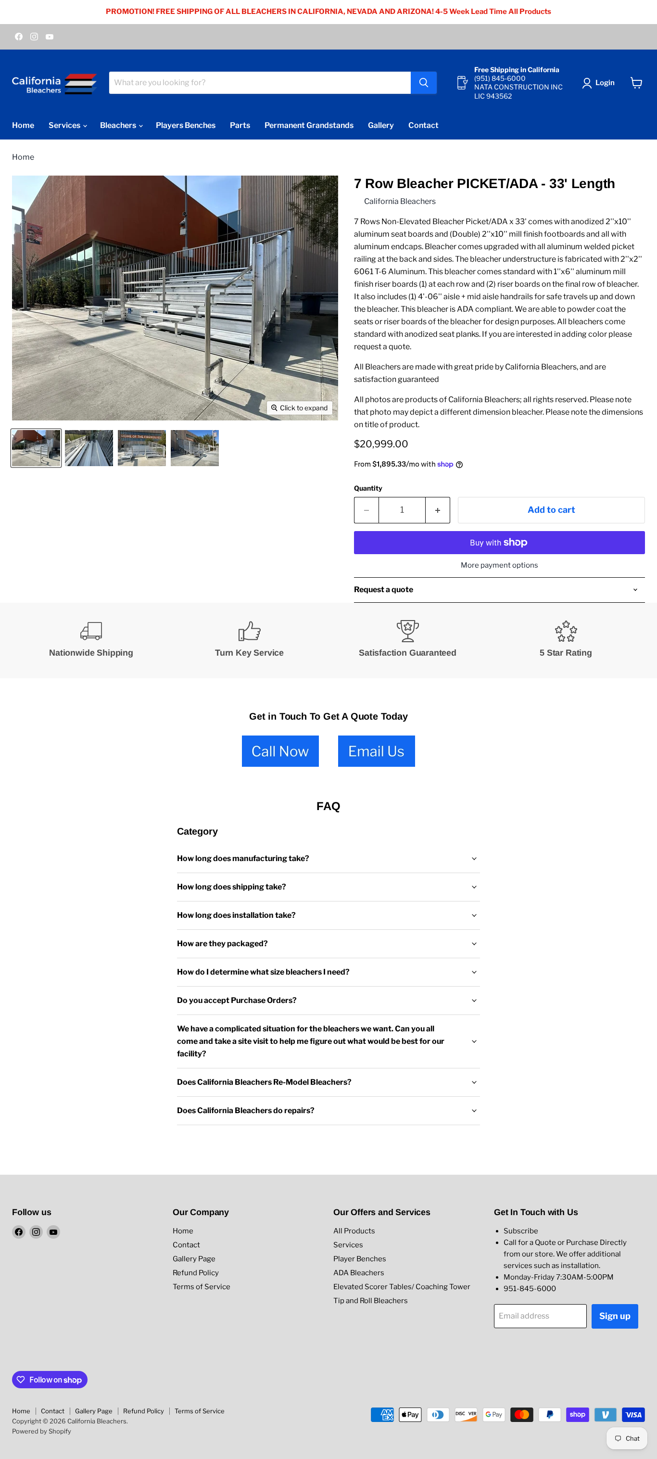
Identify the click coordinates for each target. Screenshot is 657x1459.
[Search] (424, 83)
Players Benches (185, 125)
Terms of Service (201, 1286)
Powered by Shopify (41, 1431)
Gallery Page (194, 1259)
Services (65, 125)
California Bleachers (400, 201)
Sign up (615, 1316)
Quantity (368, 488)
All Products (354, 1231)
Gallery (381, 125)
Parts (240, 125)
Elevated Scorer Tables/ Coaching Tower (401, 1286)
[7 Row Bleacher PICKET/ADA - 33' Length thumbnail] (36, 448)
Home (23, 125)
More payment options (499, 565)
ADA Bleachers (358, 1273)
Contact (423, 125)
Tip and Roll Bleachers (370, 1300)
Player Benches (359, 1259)
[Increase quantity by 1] (438, 510)
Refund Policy (196, 1273)
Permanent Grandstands (309, 125)
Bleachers (119, 125)
